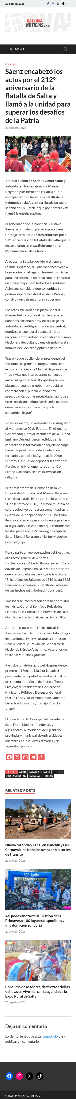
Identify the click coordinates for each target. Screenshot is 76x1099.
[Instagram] (53, 3)
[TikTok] (39, 1076)
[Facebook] (47, 3)
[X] (29, 1076)
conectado (50, 1036)
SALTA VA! (37, 1096)
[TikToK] (63, 3)
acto (22, 771)
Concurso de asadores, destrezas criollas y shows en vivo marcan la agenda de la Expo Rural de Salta (37, 991)
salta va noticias (41, 775)
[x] (58, 3)
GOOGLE (58, 771)
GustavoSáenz (16, 775)
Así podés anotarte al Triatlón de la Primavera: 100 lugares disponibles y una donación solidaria (34, 920)
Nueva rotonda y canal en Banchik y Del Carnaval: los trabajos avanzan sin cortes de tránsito (38, 849)
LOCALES (10, 64)
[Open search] (65, 49)
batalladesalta (39, 771)
